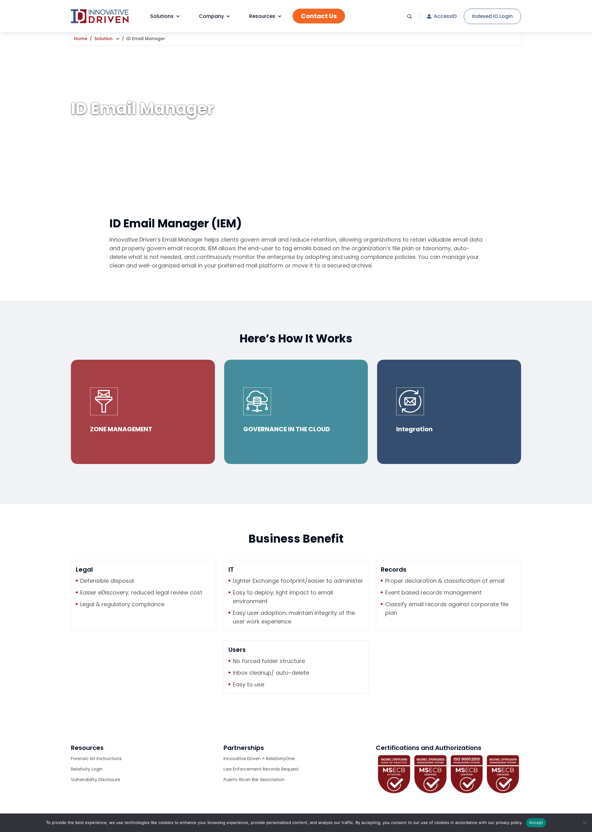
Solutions (162, 16)
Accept (536, 822)
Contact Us (319, 16)
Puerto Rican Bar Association (254, 779)
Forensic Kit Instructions (96, 758)
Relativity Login (87, 769)
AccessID (445, 16)
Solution (103, 38)
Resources (262, 16)
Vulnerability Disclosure (95, 779)
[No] (584, 823)
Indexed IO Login (492, 16)
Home (80, 38)
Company (211, 16)
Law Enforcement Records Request (261, 769)
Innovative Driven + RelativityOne (259, 758)
